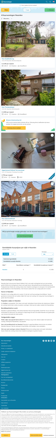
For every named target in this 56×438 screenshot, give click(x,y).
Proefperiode (4, 395)
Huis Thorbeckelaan (8, 107)
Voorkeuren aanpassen (48, 435)
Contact (3, 365)
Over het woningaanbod (6, 377)
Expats (2, 393)
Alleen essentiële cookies (36, 435)
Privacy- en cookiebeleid (6, 348)
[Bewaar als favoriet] (52, 23)
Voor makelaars (4, 408)
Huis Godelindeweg (8, 59)
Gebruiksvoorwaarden (6, 346)
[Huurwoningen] (6, 2)
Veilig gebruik (4, 354)
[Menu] (50, 1)
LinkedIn (54, 341)
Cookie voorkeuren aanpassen (8, 351)
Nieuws (3, 387)
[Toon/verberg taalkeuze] (53, 1)
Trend (12, 254)
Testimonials (4, 405)
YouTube (51, 341)
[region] (28, 423)
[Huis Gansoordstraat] (28, 199)
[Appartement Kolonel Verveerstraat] (28, 151)
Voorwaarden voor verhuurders (8, 400)
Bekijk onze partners (6, 431)
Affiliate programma (5, 362)
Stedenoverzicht (5, 390)
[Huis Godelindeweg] (28, 39)
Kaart (27, 10)
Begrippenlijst (4, 385)
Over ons (3, 357)
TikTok (49, 341)
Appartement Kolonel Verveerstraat (13, 170)
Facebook (43, 341)
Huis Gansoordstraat (8, 218)
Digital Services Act (5, 370)
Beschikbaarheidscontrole (7, 380)
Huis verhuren (4, 403)
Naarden (4, 269)
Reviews (3, 382)
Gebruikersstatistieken (6, 372)
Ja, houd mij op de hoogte (25, 236)
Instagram (46, 341)
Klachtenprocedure (5, 367)
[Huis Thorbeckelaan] (28, 88)
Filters (6, 10)
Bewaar (51, 10)
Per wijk (6, 254)
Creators (3, 359)
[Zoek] (46, 1)
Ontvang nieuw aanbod (14, 128)
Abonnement (4, 343)
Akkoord (6, 435)
